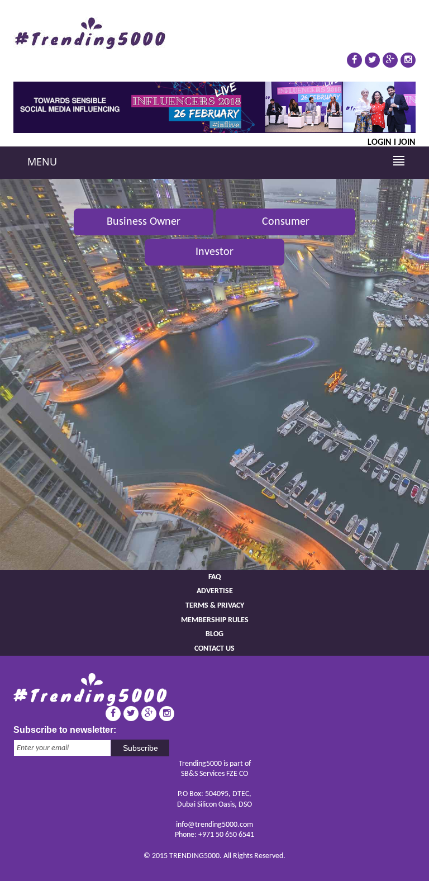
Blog (214, 634)
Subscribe (140, 747)
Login (380, 142)
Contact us (214, 649)
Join (407, 142)
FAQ (214, 577)
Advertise (215, 591)
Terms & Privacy (214, 605)
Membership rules (215, 620)
